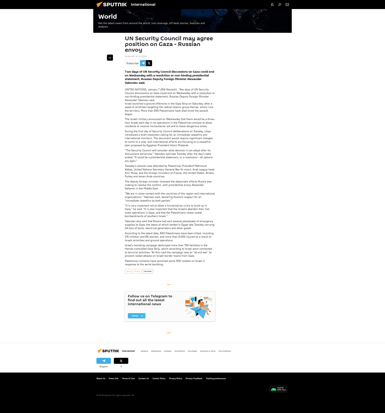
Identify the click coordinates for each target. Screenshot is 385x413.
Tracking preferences (216, 378)
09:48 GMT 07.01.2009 (136, 56)
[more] (110, 58)
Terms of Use (128, 378)
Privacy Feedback (194, 378)
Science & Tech (208, 351)
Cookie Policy (158, 378)
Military (192, 351)
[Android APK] (278, 389)
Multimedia (225, 351)
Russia (137, 271)
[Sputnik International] (113, 8)
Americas (156, 351)
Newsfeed (148, 271)
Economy (179, 351)
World (128, 271)
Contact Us (143, 378)
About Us (100, 378)
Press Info (114, 378)
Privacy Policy (175, 378)
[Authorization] (272, 5)
